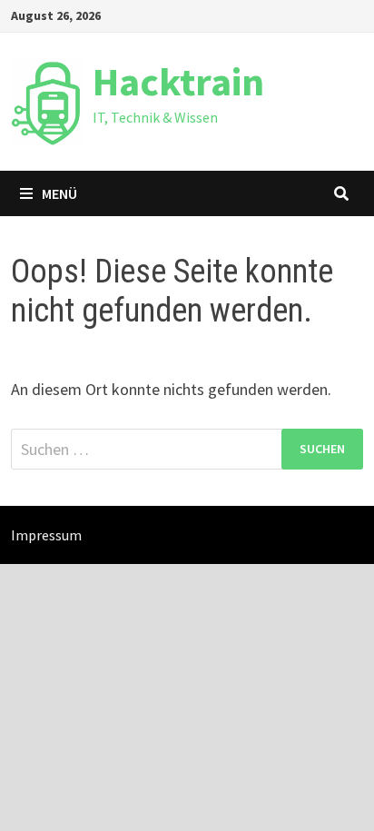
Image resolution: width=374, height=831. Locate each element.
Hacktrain (178, 81)
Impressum (46, 535)
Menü (59, 193)
